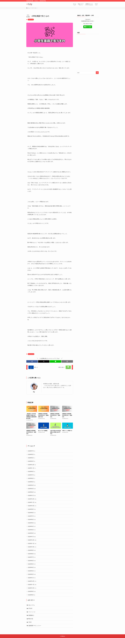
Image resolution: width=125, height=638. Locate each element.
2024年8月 (32, 512)
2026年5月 (31, 454)
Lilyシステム (31, 605)
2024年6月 (32, 519)
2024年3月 (32, 530)
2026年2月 (31, 461)
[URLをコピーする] (67, 361)
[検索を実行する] (97, 72)
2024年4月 (32, 526)
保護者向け (31, 615)
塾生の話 (30, 618)
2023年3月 (32, 571)
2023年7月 (32, 557)
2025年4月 (32, 485)
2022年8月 (31, 595)
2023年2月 (32, 574)
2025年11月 (32, 468)
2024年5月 (32, 523)
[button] (32, 361)
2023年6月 (32, 560)
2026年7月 (31, 451)
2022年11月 (32, 584)
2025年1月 (32, 495)
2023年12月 (32, 540)
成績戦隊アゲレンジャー (34, 625)
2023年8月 (32, 554)
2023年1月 (32, 578)
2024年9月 (32, 509)
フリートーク (30, 19)
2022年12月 (32, 581)
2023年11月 (32, 543)
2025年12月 (32, 464)
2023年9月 (32, 550)
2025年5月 (31, 482)
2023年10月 (32, 547)
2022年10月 (32, 588)
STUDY (30, 608)
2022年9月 (32, 591)
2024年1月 (32, 536)
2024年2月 (32, 533)
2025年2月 (32, 492)
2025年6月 (31, 478)
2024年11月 (32, 502)
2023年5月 (32, 564)
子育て (30, 622)
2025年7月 (31, 475)
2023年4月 (32, 567)
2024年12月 (32, 499)
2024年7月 (32, 516)
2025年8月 (31, 471)
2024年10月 (32, 506)
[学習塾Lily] (29, 4)
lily (34, 392)
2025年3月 (32, 488)
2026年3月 (31, 458)
